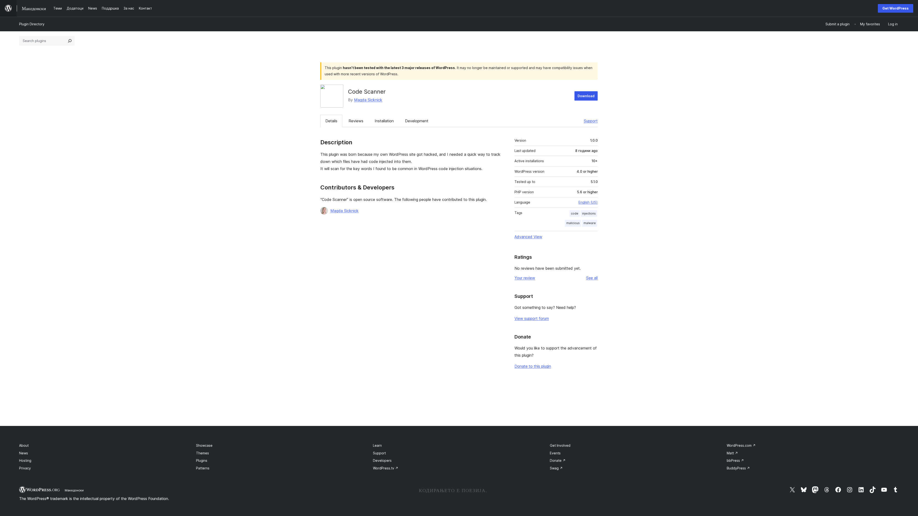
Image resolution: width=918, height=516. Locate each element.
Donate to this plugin (532, 366)
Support (591, 120)
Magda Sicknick (368, 99)
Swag (556, 468)
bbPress (735, 460)
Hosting (25, 460)
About (24, 445)
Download (586, 96)
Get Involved (560, 445)
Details (331, 120)
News (23, 453)
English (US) (588, 202)
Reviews (356, 120)
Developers (382, 460)
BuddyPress (738, 468)
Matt (732, 453)
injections (589, 213)
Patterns (202, 468)
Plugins (201, 460)
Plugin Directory (31, 24)
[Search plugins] (70, 41)
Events (555, 453)
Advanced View (528, 236)
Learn (377, 445)
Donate (558, 460)
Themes (202, 453)
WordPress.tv (385, 468)
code (574, 213)
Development (416, 120)
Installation (384, 120)
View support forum (531, 318)
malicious (573, 223)
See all (592, 277)
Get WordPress (895, 8)
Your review (524, 277)
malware (590, 223)
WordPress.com (741, 445)
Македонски (74, 490)
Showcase (204, 445)
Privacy (25, 468)
